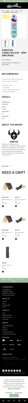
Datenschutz (18, 373)
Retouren (4, 330)
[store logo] (14, 5)
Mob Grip (5, 197)
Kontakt (4, 301)
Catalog (7, 10)
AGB (13, 373)
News (3, 313)
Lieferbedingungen (7, 325)
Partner (4, 307)
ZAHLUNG (5, 337)
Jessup (17, 197)
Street (16, 10)
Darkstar (7, 50)
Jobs (3, 303)
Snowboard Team (7, 317)
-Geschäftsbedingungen (10, 365)
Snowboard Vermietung (8, 334)
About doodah (6, 305)
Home (2, 10)
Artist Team (5, 319)
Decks (21, 10)
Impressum (9, 373)
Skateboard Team (7, 315)
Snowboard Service (7, 332)
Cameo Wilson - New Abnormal (10, 12)
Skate (12, 10)
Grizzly (4, 263)
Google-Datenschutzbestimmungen (8, 363)
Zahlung (4, 328)
